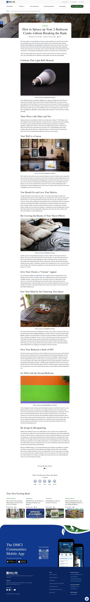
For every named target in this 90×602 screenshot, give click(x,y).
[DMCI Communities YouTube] (15, 590)
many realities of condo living (34, 275)
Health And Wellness (10, 498)
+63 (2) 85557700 (73, 576)
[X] (1, 25)
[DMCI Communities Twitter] (12, 590)
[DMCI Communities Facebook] (7, 590)
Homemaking (62, 6)
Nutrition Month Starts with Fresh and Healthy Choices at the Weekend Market (74, 502)
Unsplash (46, 173)
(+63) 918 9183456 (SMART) (76, 578)
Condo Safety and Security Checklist (56, 583)
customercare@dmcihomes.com (76, 574)
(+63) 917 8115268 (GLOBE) (75, 581)
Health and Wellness (49, 6)
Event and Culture (34, 6)
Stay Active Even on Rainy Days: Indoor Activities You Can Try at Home (14, 502)
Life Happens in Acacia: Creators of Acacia (53, 502)
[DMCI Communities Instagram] (9, 590)
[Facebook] (1, 22)
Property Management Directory (55, 589)
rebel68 (47, 329)
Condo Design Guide (53, 586)
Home (7, 11)
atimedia (47, 97)
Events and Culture (53, 574)
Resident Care (52, 592)
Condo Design (45, 25)
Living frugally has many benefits (33, 45)
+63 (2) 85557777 (73, 588)
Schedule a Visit (78, 6)
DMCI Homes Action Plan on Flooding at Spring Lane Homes (35, 502)
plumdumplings (47, 405)
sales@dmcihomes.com (74, 586)
